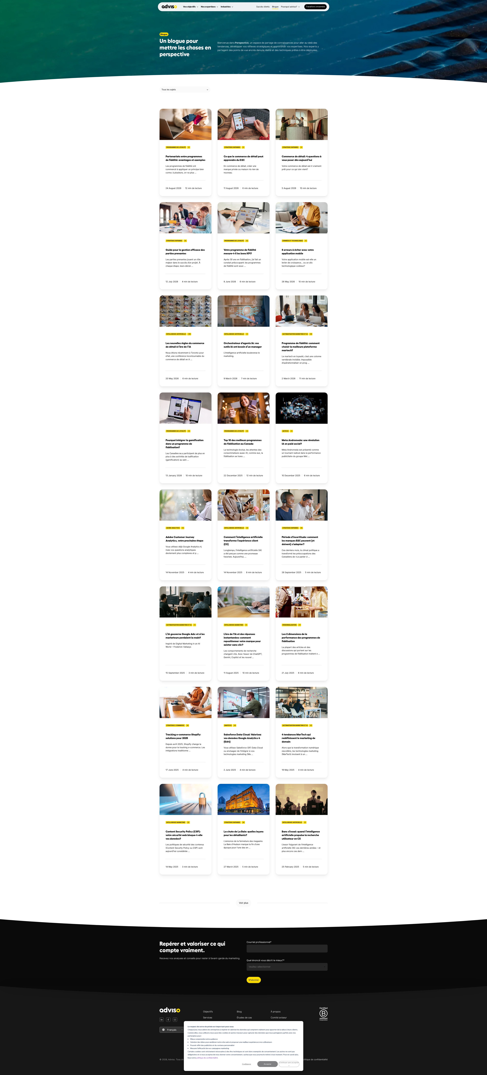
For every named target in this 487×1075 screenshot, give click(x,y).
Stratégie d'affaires (232, 147)
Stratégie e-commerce (175, 725)
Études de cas (244, 1017)
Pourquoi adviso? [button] (289, 6)
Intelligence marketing (233, 625)
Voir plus (243, 903)
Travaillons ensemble (315, 6)
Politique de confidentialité (315, 1059)
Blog (239, 1011)
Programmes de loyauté (176, 147)
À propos (275, 1011)
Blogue (275, 6)
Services (207, 1017)
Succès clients (263, 6)
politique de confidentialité (207, 1058)
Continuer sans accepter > (289, 1064)
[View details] (162, 1020)
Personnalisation (289, 625)
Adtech (285, 431)
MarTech (227, 725)
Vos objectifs (189, 6)
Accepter (267, 1064)
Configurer (246, 1064)
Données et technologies (293, 241)
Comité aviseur (279, 1017)
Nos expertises (208, 6)
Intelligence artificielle (176, 334)
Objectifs (208, 1011)
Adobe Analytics (173, 528)
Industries (225, 6)
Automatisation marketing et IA (295, 334)
